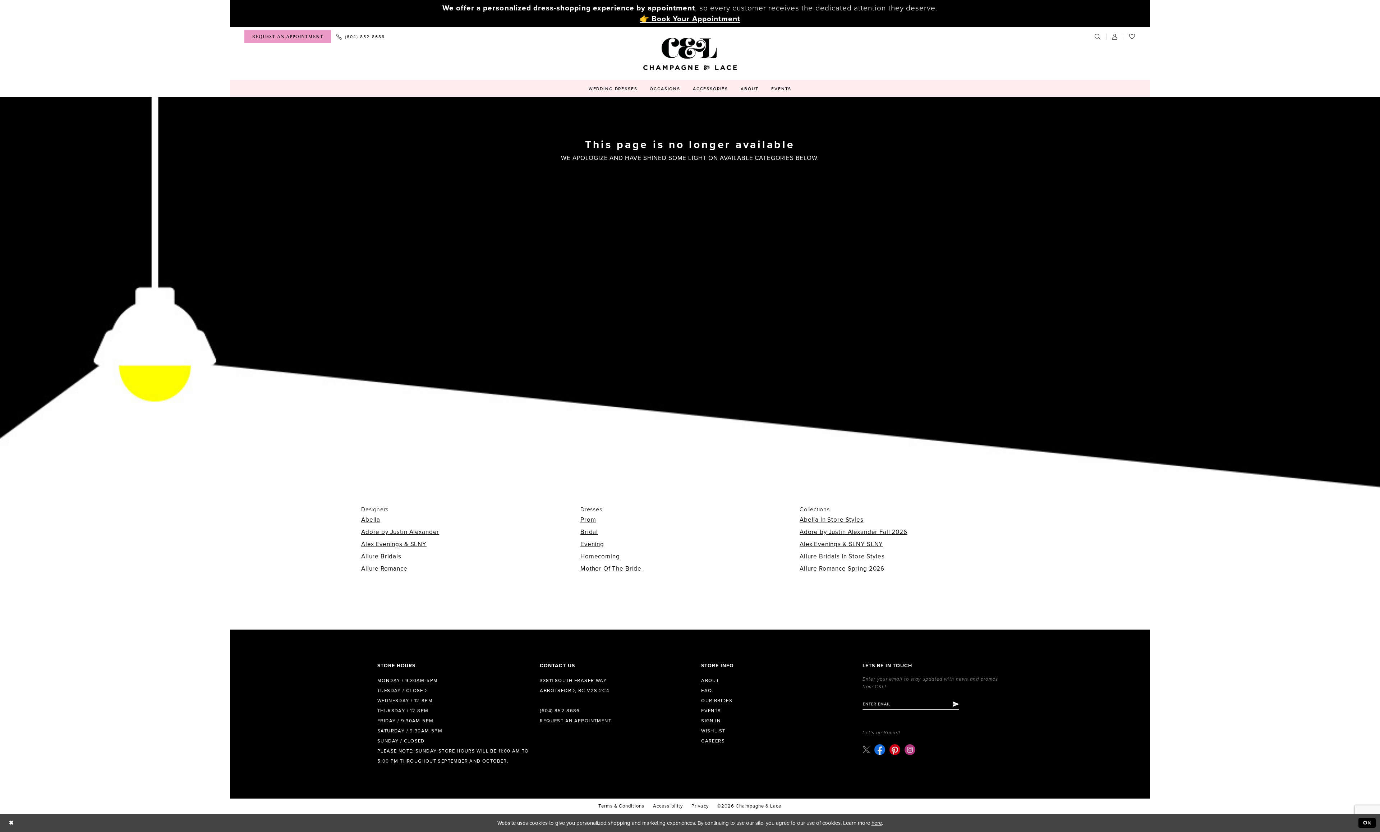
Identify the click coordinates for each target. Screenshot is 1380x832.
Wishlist (713, 731)
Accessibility (668, 806)
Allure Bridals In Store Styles (842, 556)
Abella (370, 520)
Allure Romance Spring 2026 (842, 568)
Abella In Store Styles (832, 520)
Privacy (700, 806)
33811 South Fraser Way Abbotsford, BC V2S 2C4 (574, 686)
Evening (592, 544)
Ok (1367, 822)
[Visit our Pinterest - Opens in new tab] (894, 749)
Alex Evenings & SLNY (394, 544)
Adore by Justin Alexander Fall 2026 (853, 532)
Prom (588, 520)
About (710, 681)
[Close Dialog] (11, 823)
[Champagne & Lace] (690, 54)
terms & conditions (621, 806)
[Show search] (1098, 36)
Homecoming (600, 556)
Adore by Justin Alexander (400, 532)
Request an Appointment (575, 721)
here (876, 823)
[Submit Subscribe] (955, 704)
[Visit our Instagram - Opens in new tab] (910, 749)
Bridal (589, 532)
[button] (1115, 36)
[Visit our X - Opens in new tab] (866, 750)
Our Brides (716, 701)
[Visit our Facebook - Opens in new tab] (879, 749)
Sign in (711, 721)
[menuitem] (287, 36)
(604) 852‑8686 (560, 711)
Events (711, 711)
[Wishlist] (1132, 36)
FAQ (706, 691)
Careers (713, 741)
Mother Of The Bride (610, 568)
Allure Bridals (381, 556)
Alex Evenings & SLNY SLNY (841, 544)
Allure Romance (384, 568)
